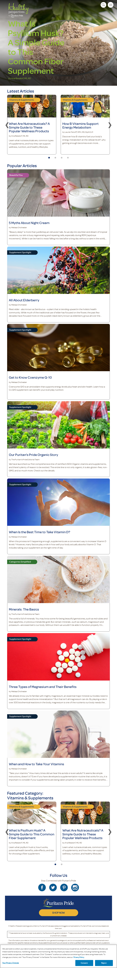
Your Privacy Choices (10, 963)
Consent (84, 963)
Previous (7, 124)
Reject (104, 963)
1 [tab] (49, 156)
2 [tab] (55, 156)
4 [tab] (67, 156)
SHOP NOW (58, 912)
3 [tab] (61, 156)
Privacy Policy (78, 957)
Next (110, 124)
